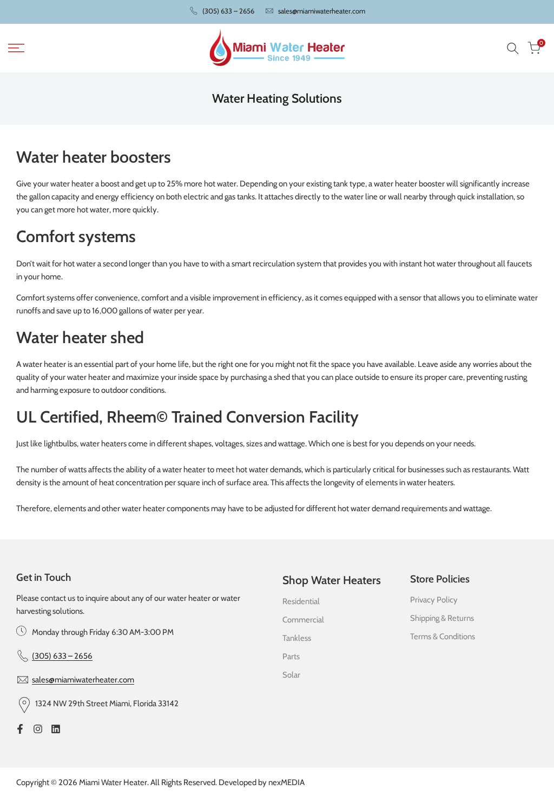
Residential (301, 601)
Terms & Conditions (442, 636)
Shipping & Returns (442, 618)
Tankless (296, 638)
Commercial (303, 620)
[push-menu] (16, 48)
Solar (291, 675)
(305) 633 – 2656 (228, 10)
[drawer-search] (513, 48)
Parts (291, 656)
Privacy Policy (434, 600)
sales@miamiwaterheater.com (321, 10)
